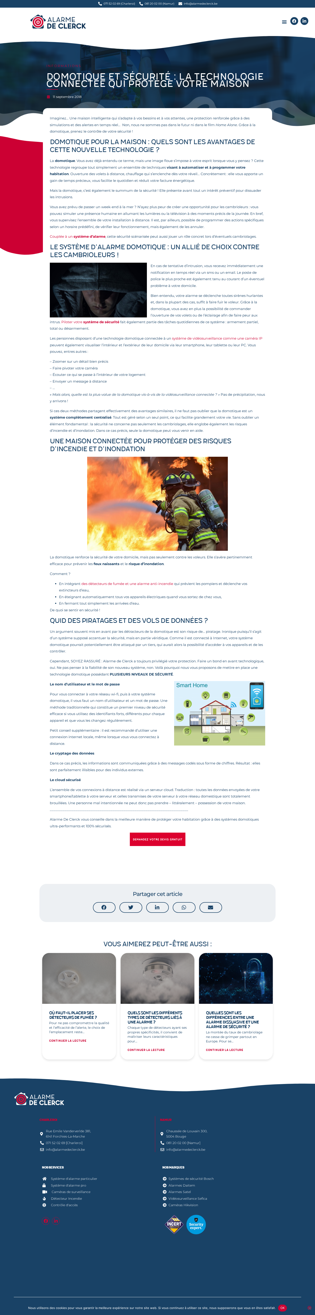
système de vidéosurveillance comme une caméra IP (217, 338)
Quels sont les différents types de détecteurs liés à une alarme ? (155, 1017)
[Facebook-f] (46, 1221)
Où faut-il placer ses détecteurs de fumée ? (73, 1015)
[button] (284, 22)
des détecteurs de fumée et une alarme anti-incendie (127, 583)
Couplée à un (77, 236)
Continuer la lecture (67, 1041)
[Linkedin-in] (56, 1221)
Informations (64, 66)
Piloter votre (90, 322)
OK (282, 1308)
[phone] (294, 21)
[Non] (309, 1308)
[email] (304, 21)
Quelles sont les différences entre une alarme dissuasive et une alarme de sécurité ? (232, 1019)
